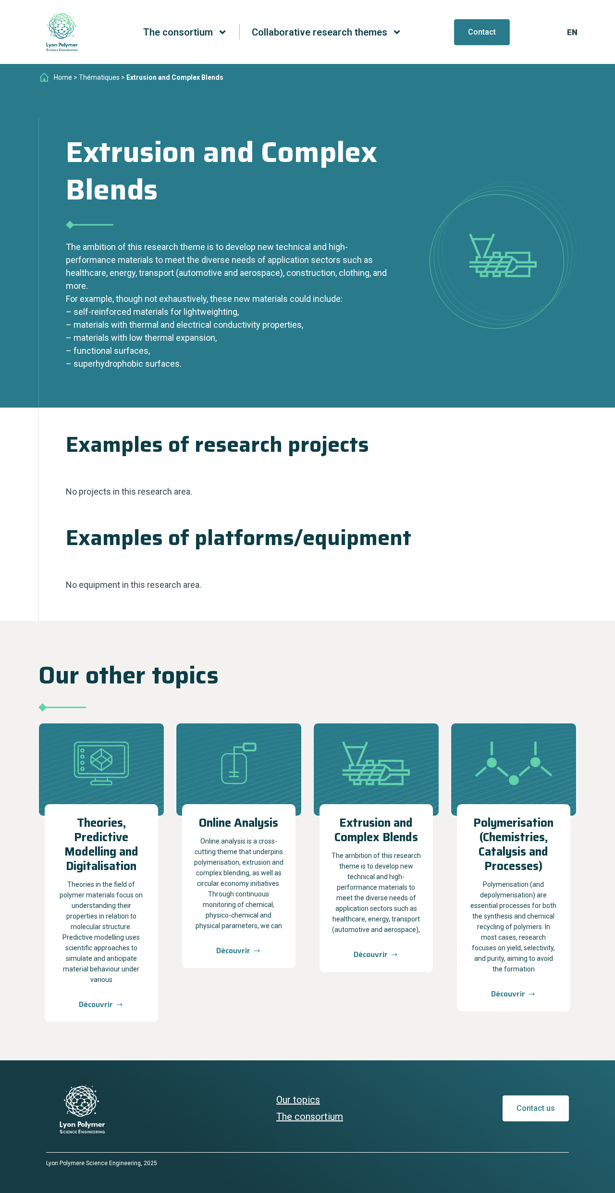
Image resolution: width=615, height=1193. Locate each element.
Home (63, 77)
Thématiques (99, 77)
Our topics (298, 1100)
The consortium (309, 1116)
